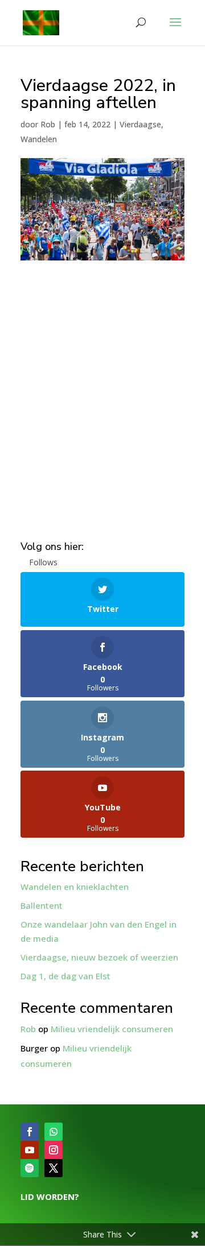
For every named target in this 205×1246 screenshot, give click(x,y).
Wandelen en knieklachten (74, 886)
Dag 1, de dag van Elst (65, 976)
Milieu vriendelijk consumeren (112, 1028)
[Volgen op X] (53, 1168)
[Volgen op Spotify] (29, 1168)
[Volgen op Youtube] (29, 1150)
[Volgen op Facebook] (29, 1132)
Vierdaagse (140, 124)
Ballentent (41, 905)
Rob (47, 124)
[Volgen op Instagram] (53, 1150)
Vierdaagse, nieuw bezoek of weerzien (99, 957)
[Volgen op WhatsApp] (53, 1132)
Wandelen (38, 139)
